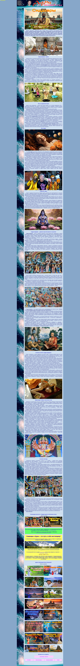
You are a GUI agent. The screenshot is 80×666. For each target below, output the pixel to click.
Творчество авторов (20, 22)
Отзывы (18, 31)
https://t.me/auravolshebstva (52, 530)
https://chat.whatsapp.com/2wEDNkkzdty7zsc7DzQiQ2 (43, 532)
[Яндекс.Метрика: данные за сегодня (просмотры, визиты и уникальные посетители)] (2, 0)
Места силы (19, 20)
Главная (18, 11)
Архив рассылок (19, 13)
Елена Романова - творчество (44, 656)
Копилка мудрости (19, 24)
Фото (18, 26)
